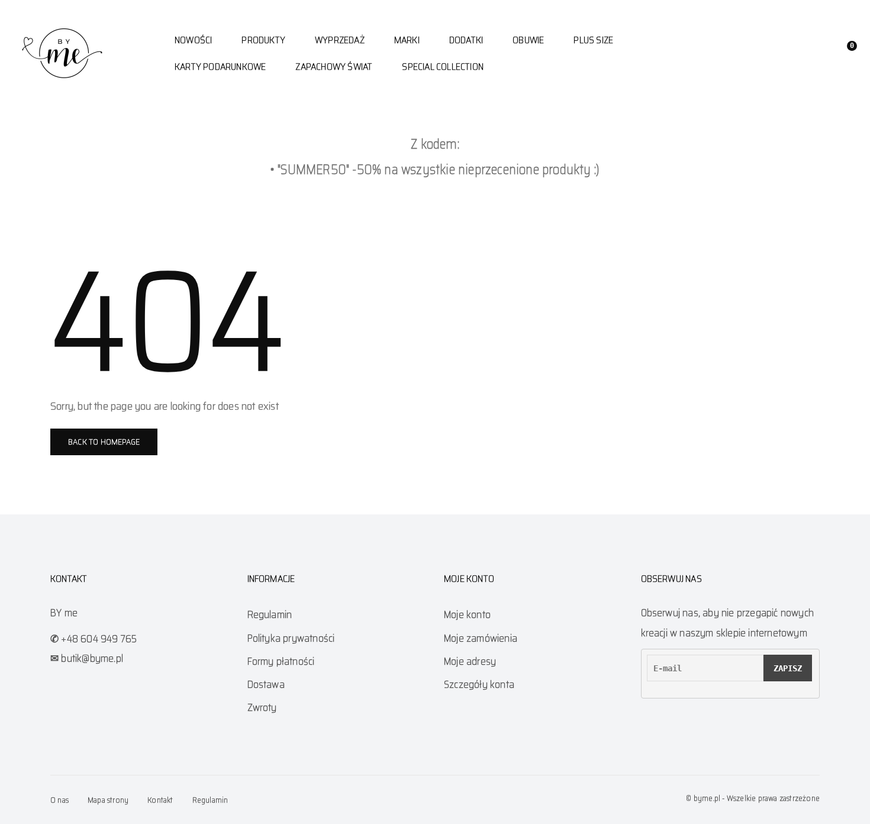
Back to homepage (104, 441)
